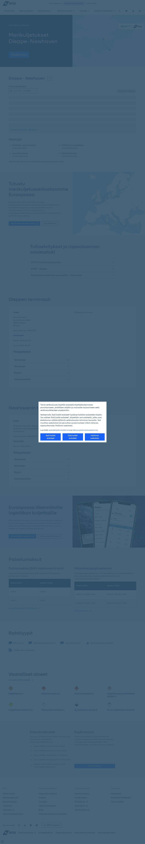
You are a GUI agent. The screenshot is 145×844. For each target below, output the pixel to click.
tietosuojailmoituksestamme (85, 430)
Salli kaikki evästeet (50, 436)
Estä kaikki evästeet (73, 436)
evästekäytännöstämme (59, 430)
